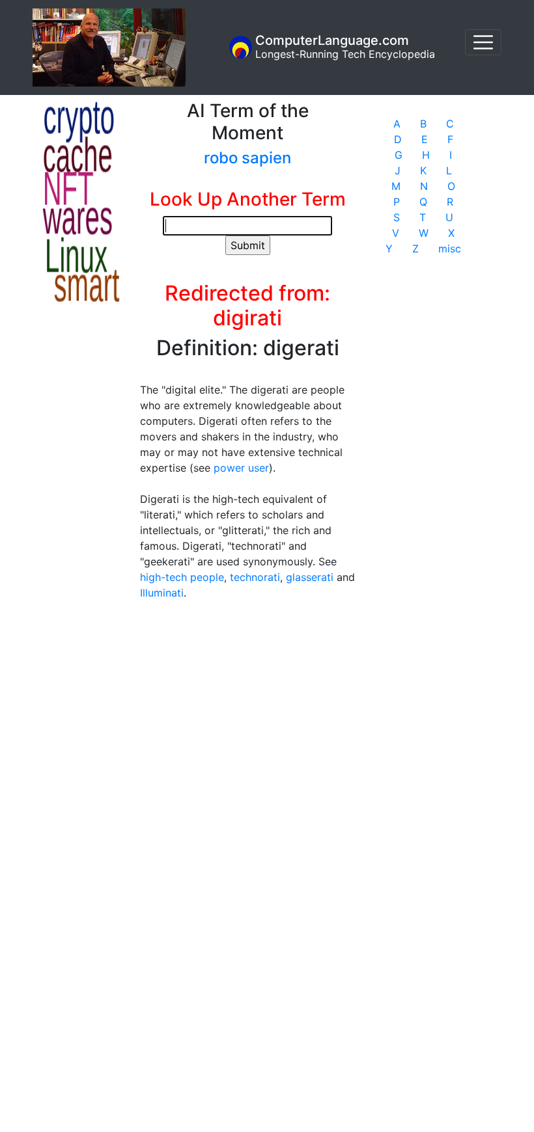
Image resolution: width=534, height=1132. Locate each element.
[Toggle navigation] (483, 42)
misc (449, 248)
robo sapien (247, 157)
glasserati (309, 577)
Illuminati (162, 592)
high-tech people (182, 577)
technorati (255, 577)
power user (241, 467)
